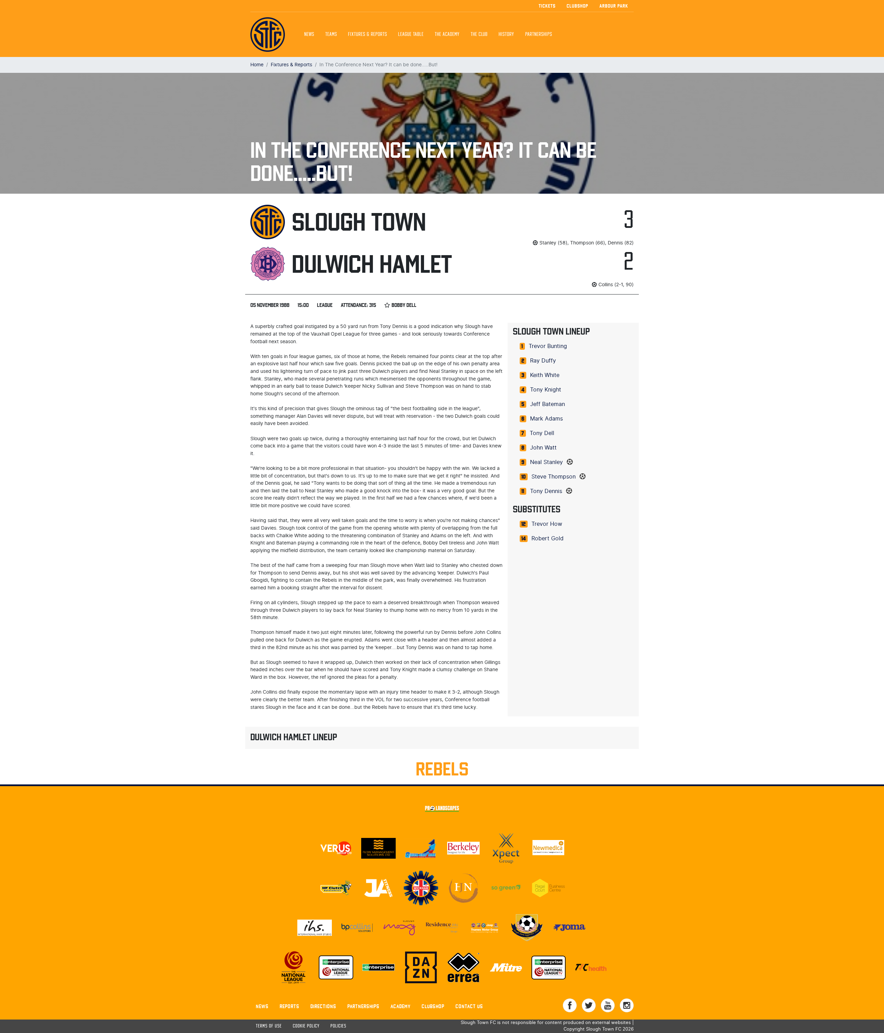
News (309, 34)
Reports (289, 1006)
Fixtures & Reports (367, 34)
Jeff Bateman (547, 404)
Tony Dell (542, 433)
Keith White (544, 375)
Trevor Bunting (548, 346)
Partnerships (363, 1006)
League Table (411, 34)
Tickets (547, 6)
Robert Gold (547, 538)
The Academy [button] (447, 34)
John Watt (543, 448)
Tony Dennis (546, 491)
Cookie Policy (306, 1026)
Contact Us (469, 1006)
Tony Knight (545, 390)
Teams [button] (331, 34)
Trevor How (546, 524)
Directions (323, 1006)
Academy (401, 1006)
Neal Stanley (546, 462)
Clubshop (577, 6)
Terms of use (269, 1026)
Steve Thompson (553, 477)
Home (256, 64)
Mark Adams (546, 419)
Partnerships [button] (538, 34)
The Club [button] (479, 34)
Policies (338, 1026)
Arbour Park (613, 6)
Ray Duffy (543, 361)
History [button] (506, 34)
